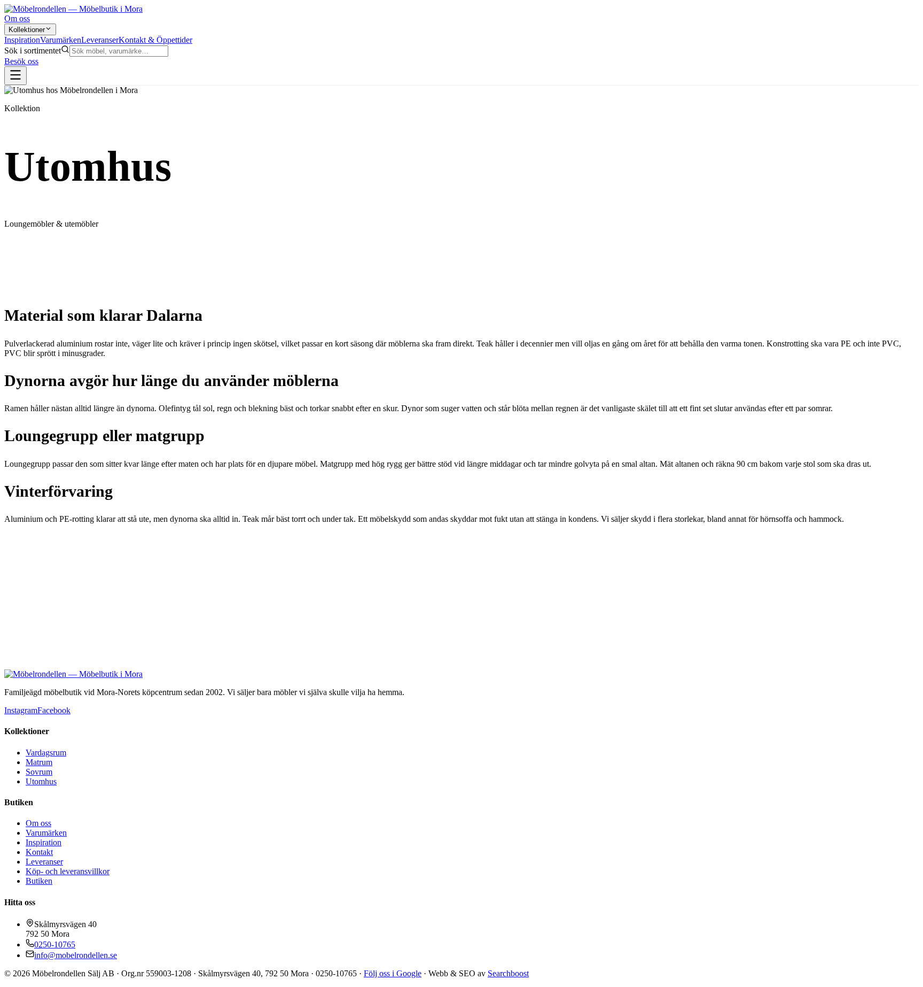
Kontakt (39, 852)
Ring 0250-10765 (34, 679)
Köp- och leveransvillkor (67, 871)
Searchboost (508, 973)
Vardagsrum (46, 752)
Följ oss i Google (392, 973)
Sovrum (39, 771)
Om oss (17, 18)
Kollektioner (27, 30)
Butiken (39, 880)
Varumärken (60, 39)
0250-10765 (54, 944)
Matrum (39, 762)
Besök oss (21, 61)
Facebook (54, 710)
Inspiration (22, 39)
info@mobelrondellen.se (75, 955)
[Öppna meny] (15, 75)
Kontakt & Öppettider (155, 39)
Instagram (20, 710)
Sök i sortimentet (32, 50)
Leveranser (100, 39)
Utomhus (41, 781)
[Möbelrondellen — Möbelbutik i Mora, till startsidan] (73, 8)
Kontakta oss (86, 679)
